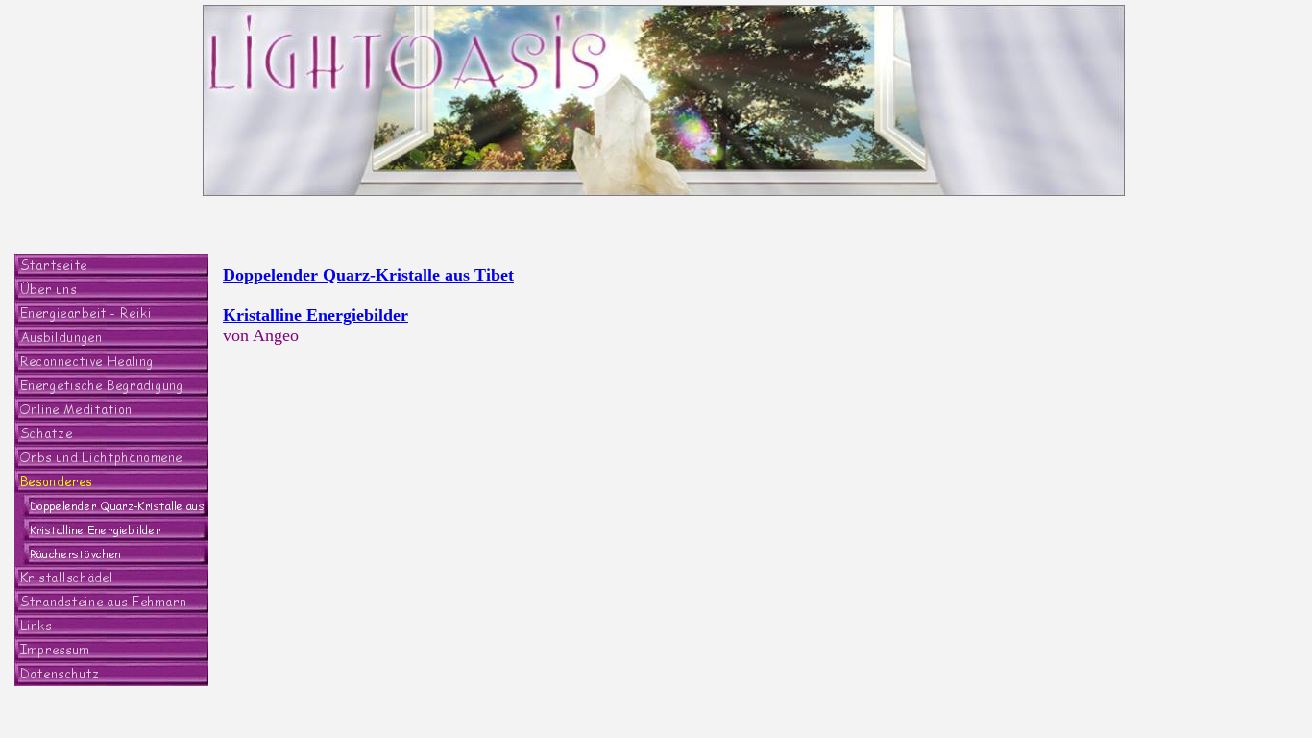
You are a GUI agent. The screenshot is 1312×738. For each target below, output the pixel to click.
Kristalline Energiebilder (315, 315)
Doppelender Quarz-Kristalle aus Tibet (368, 274)
